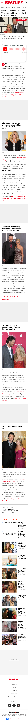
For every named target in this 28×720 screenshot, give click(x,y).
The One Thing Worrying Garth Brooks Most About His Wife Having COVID (14, 198)
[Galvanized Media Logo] (14, 712)
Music (5, 512)
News (13, 512)
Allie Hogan (7, 40)
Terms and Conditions (14, 697)
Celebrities (8, 509)
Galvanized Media (13, 714)
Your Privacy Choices (16, 719)
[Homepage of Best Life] (13, 679)
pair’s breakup (6, 73)
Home (2, 7)
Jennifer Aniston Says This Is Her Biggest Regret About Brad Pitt (13, 95)
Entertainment (9, 7)
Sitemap (14, 687)
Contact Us (14, 690)
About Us (14, 684)
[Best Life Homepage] (14, 2)
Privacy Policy (14, 694)
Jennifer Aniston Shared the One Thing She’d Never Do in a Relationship (14, 297)
